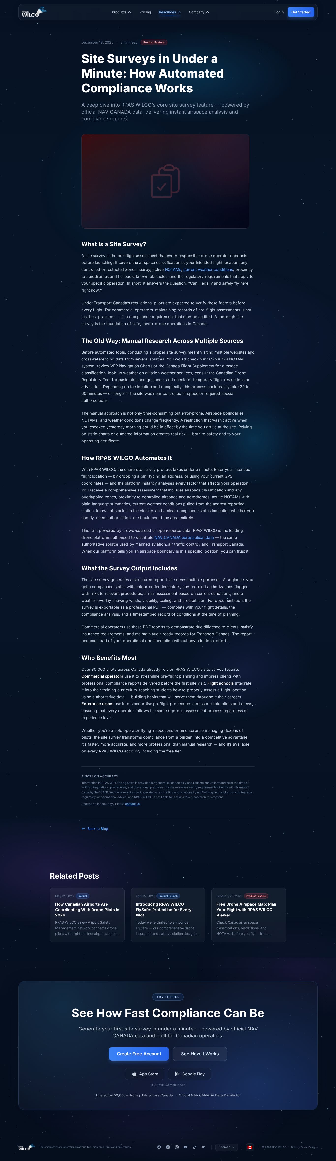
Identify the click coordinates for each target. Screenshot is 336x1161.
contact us (132, 804)
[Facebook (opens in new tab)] (159, 1147)
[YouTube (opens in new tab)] (186, 1147)
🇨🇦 (249, 1147)
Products (119, 12)
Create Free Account (139, 1053)
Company (196, 12)
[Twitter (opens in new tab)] (203, 1147)
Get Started (300, 12)
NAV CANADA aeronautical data (184, 537)
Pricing (145, 12)
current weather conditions (208, 269)
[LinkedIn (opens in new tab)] (168, 1147)
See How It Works (200, 1053)
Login (279, 12)
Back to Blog (97, 828)
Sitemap (224, 1147)
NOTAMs (173, 269)
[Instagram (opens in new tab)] (177, 1147)
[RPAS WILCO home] (26, 1147)
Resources (167, 12)
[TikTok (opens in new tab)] (195, 1147)
